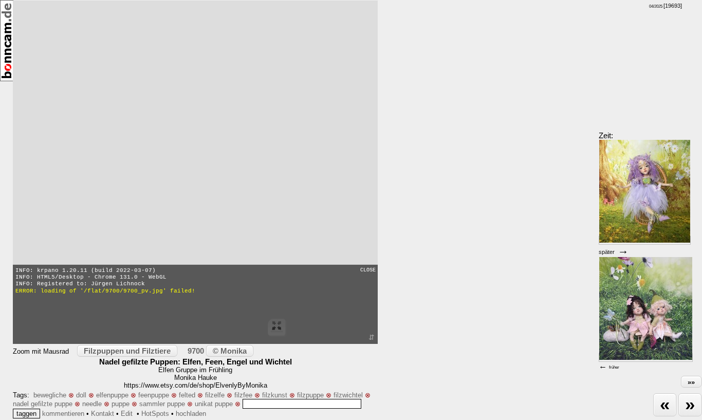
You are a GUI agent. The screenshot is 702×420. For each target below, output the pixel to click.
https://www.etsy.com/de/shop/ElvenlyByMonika (195, 385)
